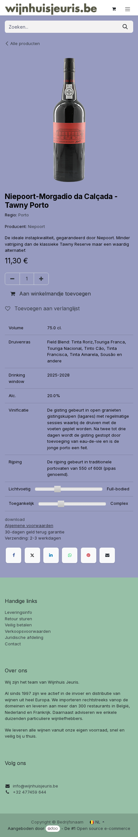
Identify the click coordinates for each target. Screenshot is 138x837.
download (15, 519)
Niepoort (36, 226)
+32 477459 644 (29, 792)
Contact (13, 643)
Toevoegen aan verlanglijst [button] (46, 308)
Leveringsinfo (18, 612)
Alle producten (25, 43)
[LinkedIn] (51, 555)
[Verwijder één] (12, 279)
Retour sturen (18, 618)
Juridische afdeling (24, 637)
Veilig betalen (18, 624)
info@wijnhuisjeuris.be (35, 785)
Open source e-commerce (103, 828)
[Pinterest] (88, 555)
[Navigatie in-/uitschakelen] (128, 9)
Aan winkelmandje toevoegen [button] (54, 293)
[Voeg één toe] (41, 279)
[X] (32, 555)
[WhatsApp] (69, 555)
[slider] (57, 489)
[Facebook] (13, 555)
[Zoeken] (125, 27)
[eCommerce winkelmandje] (113, 9)
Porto (23, 214)
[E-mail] (107, 555)
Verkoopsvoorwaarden (28, 631)
